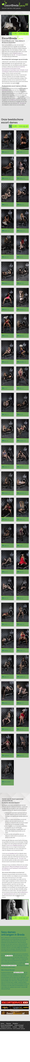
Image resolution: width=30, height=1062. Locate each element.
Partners (21, 1027)
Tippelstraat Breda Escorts (9, 894)
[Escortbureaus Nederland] (15, 1012)
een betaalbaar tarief (12, 853)
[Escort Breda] (13, 5)
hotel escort (13, 100)
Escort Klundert (14, 71)
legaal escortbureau (18, 972)
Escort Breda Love (4, 1028)
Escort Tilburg (9, 866)
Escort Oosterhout (21, 66)
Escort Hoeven (13, 68)
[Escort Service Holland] (15, 1002)
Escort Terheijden (21, 70)
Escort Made (13, 70)
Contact (15, 1027)
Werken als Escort (6, 1027)
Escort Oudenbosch (13, 868)
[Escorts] (15, 1007)
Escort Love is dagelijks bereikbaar (14, 845)
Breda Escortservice (18, 53)
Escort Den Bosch (6, 869)
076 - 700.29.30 (20, 33)
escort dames (5, 90)
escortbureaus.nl (24, 892)
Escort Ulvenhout (6, 68)
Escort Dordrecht (22, 868)
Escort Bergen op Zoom (18, 866)
